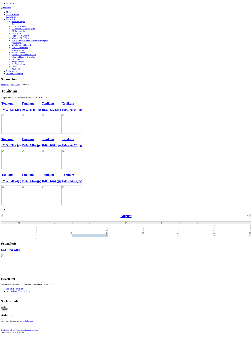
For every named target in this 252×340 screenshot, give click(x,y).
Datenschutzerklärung (31, 330)
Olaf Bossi (16, 59)
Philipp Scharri (18, 62)
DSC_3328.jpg (51, 109)
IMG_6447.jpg (31, 181)
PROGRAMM (12, 14)
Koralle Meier (17, 43)
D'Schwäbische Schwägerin (23, 29)
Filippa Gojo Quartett (20, 36)
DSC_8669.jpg (10, 249)
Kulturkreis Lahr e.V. (8, 330)
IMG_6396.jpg (11, 145)
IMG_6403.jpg (52, 145)
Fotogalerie (11, 19)
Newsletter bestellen (14, 289)
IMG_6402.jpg (31, 145)
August (126, 216)
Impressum (20, 330)
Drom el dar (17, 33)
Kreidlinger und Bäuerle (22, 45)
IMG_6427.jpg (72, 145)
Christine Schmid (19, 26)
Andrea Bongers (18, 21)
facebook (10, 3)
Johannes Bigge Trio (20, 38)
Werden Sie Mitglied (14, 73)
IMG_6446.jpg (11, 181)
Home (8, 12)
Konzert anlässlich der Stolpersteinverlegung (30, 40)
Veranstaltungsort (27, 321)
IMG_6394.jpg (72, 109)
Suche (4, 307)
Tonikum (15, 66)
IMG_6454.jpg (52, 181)
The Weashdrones (19, 64)
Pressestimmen (12, 71)
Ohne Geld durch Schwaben (23, 57)
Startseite (5, 85)
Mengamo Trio (18, 50)
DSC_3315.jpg (31, 109)
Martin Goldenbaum (20, 47)
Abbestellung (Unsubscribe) (18, 291)
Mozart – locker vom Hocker (24, 55)
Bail (13, 24)
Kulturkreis (11, 17)
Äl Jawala (16, 69)
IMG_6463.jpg (72, 181)
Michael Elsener (18, 52)
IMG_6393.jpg (11, 109)
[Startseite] (6, 8)
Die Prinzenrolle (18, 31)
